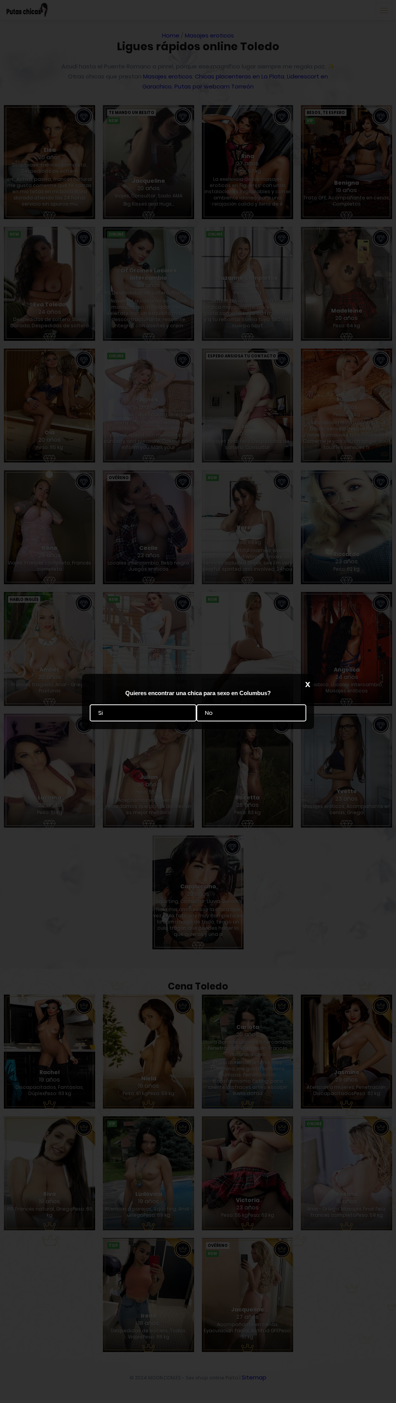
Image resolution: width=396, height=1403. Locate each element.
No (209, 713)
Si (100, 713)
